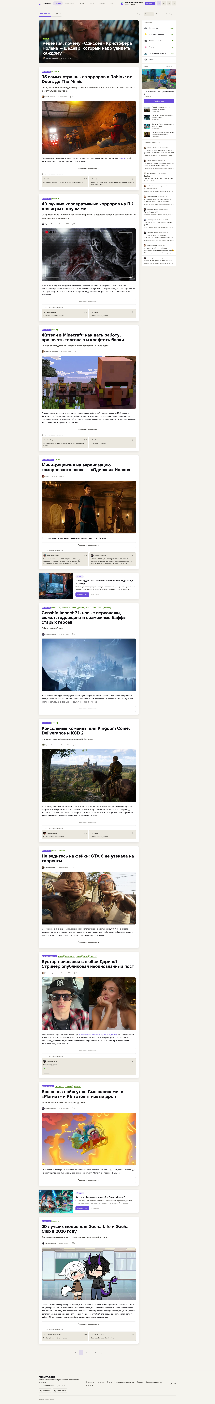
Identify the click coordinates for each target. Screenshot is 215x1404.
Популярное (45, 14)
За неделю (149, 14)
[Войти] (174, 3)
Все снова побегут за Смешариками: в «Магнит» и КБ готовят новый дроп (82, 1094)
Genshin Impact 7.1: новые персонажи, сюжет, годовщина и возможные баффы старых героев (84, 617)
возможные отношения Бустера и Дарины (98, 1034)
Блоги (109, 1384)
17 (76, 351)
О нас (111, 3)
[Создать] (159, 3)
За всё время (170, 14)
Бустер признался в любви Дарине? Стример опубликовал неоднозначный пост (88, 964)
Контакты (89, 1388)
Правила (140, 1384)
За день (139, 14)
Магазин (101, 3)
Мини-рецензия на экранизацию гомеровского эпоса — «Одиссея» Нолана (86, 467)
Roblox (122, 158)
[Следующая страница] (102, 1352)
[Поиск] (164, 3)
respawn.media (47, 1379)
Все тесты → (170, 67)
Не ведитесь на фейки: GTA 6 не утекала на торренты (88, 858)
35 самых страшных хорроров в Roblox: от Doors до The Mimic (87, 79)
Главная (58, 3)
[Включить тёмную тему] (169, 3)
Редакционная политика (124, 1384)
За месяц (159, 14)
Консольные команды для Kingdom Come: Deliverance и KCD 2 (86, 731)
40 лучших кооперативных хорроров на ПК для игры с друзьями (87, 206)
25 (73, 97)
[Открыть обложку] (89, 127)
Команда (100, 1384)
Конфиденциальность (154, 1384)
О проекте (90, 1384)
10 (96, 1353)
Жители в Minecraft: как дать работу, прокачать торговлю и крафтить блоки (83, 337)
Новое (58, 14)
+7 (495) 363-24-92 (62, 1388)
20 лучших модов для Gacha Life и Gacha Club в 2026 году (85, 1229)
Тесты (92, 3)
